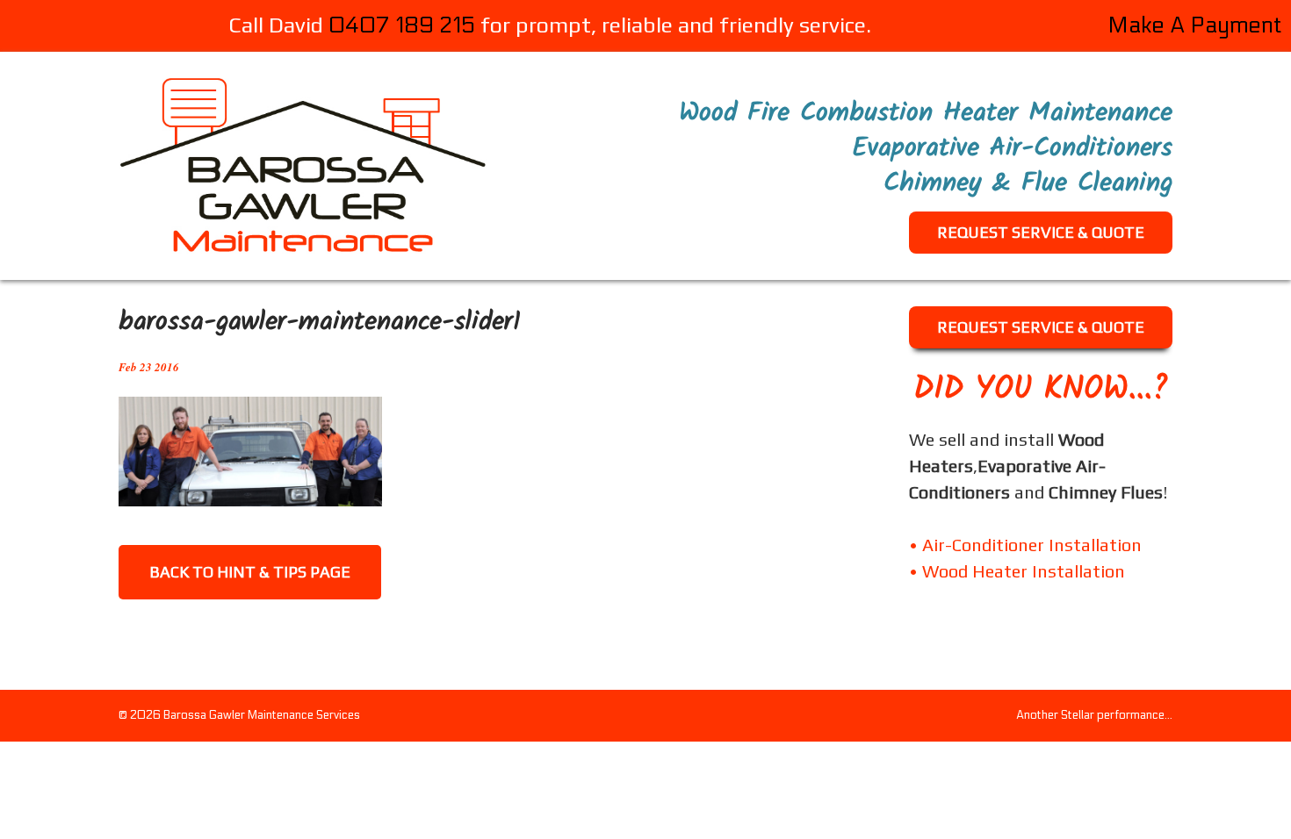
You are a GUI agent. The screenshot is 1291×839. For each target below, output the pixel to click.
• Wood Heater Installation (1017, 571)
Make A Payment (1195, 25)
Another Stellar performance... (1094, 715)
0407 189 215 (401, 25)
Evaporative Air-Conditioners (1012, 148)
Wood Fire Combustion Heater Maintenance (925, 113)
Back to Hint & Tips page (249, 572)
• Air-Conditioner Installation (1025, 544)
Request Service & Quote (1040, 232)
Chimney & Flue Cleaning (1028, 183)
